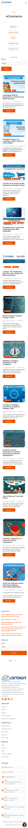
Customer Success (17, 491)
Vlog (2, 751)
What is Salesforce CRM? (8, 619)
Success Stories (6, 715)
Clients (3, 709)
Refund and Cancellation (8, 718)
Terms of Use (19, 825)
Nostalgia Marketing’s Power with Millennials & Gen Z (11, 623)
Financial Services (6, 729)
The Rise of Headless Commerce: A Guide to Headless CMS (11, 406)
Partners (3, 712)
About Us (4, 706)
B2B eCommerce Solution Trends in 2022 (12, 317)
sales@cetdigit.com (9, 777)
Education (4, 734)
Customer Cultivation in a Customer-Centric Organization (12, 540)
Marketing (13, 49)
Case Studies (5, 757)
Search (6, 68)
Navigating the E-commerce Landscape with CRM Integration (13, 229)
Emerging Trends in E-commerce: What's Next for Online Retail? (13, 141)
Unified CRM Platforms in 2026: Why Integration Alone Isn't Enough (12, 615)
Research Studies (6, 754)
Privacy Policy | (9, 825)
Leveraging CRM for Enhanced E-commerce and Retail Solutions (13, 97)
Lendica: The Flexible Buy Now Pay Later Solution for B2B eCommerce (13, 273)
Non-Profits (4, 737)
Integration (13, 43)
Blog (2, 745)
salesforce (13, 32)
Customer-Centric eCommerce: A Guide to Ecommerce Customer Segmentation (12, 452)
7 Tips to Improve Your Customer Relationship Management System (11, 634)
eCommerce (7, 90)
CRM (13, 27)
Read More (9, 110)
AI (13, 38)
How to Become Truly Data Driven (13, 497)
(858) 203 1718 (8, 767)
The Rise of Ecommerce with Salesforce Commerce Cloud (13, 184)
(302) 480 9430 (9, 772)
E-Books (3, 748)
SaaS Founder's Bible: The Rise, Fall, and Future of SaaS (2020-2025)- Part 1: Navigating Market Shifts (13, 628)
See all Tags (14, 57)
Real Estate (4, 732)
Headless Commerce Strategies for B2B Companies (10, 362)
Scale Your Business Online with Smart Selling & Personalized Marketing (13, 585)
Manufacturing (5, 726)
